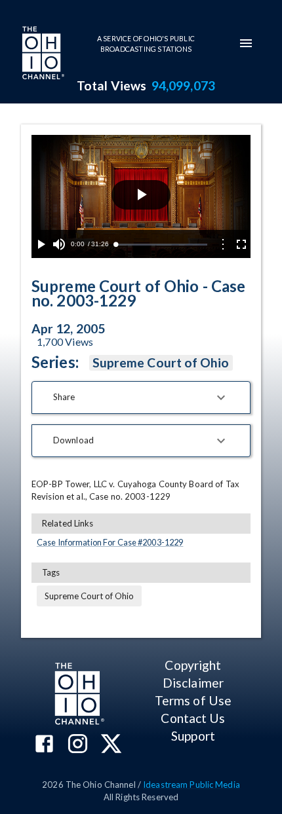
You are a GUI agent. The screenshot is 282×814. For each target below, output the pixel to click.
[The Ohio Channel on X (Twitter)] (111, 745)
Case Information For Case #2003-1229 (110, 542)
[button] (141, 397)
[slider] (161, 245)
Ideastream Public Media (191, 784)
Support (193, 736)
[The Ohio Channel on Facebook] (44, 745)
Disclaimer (193, 682)
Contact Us (193, 718)
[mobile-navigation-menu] (246, 43)
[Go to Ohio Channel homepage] (42, 54)
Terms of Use (193, 700)
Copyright (193, 665)
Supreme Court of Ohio (161, 362)
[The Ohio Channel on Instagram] (77, 745)
